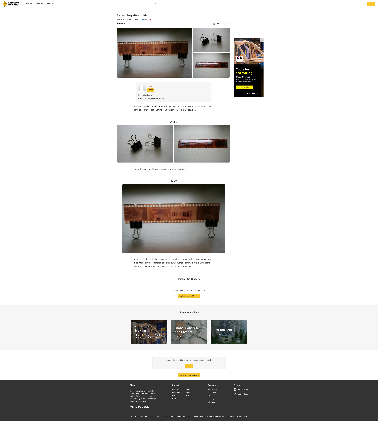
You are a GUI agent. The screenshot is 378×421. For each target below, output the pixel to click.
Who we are (212, 402)
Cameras (137, 19)
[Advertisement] (249, 67)
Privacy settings (184, 416)
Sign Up (371, 4)
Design (174, 396)
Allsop (121, 19)
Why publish (212, 389)
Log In (361, 4)
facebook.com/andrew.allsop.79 (152, 99)
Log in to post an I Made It (189, 296)
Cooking (189, 389)
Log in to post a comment (189, 375)
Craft (174, 399)
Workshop (176, 392)
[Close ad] (262, 40)
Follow (150, 90)
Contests (39, 4)
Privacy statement (170, 416)
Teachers (49, 4)
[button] (228, 24)
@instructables (242, 389)
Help (210, 396)
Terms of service (155, 416)
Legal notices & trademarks (237, 416)
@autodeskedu (242, 394)
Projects (29, 4)
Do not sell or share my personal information (208, 416)
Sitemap (211, 399)
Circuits (129, 19)
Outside (188, 396)
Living (188, 392)
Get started (212, 392)
